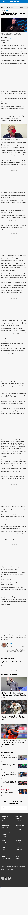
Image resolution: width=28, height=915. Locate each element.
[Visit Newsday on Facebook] (2, 878)
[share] (26, 697)
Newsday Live (5, 827)
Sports (3, 10)
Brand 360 (18, 820)
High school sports (6, 858)
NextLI (17, 860)
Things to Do (19, 849)
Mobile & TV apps (6, 832)
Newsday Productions (21, 823)
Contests (4, 834)
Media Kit (18, 818)
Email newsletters (6, 825)
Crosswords (18, 847)
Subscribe (4, 820)
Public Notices (19, 829)
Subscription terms (13, 864)
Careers (4, 829)
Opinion (4, 847)
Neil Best (11, 643)
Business (4, 854)
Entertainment (19, 851)
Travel (17, 858)
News (3, 851)
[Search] (25, 808)
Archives (4, 836)
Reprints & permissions (6, 867)
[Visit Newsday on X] (6, 878)
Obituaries (18, 845)
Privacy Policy (20, 864)
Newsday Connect (20, 825)
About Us (4, 818)
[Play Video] (14, 131)
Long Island (4, 842)
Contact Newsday (20, 866)
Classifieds (18, 827)
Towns (3, 856)
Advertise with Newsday (17, 867)
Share (4, 42)
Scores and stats (20, 7)
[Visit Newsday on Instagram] (9, 878)
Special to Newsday (5, 38)
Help (23, 867)
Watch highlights (10, 7)
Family (17, 856)
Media (2, 7)
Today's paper (5, 823)
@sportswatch (14, 38)
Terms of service (4, 864)
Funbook (18, 842)
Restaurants (18, 854)
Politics (4, 849)
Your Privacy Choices (9, 869)
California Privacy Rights (6, 866)
